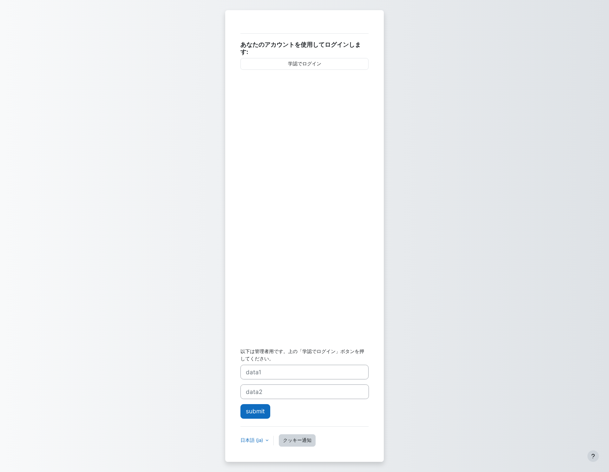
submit (255, 411)
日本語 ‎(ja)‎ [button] (252, 440)
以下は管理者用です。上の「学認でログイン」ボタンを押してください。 (302, 355)
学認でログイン (304, 64)
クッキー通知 (297, 440)
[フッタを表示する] (593, 456)
